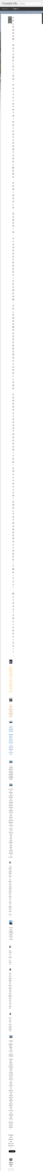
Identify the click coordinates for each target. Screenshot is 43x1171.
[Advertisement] (25, 49)
